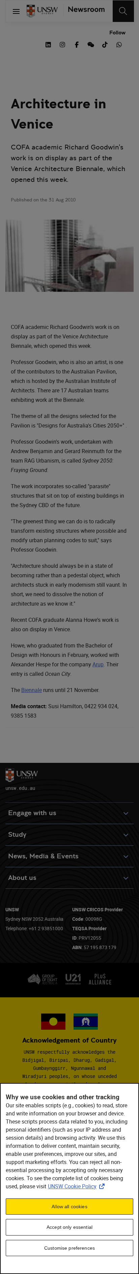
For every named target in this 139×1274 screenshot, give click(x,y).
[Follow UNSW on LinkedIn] (48, 43)
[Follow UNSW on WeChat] (90, 43)
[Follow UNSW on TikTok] (105, 43)
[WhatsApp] (119, 43)
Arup (98, 664)
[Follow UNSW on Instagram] (62, 43)
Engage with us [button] (32, 813)
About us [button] (22, 878)
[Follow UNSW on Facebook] (76, 43)
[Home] (42, 11)
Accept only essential (69, 1227)
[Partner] (83, 11)
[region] (69, 1178)
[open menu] (16, 11)
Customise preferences (69, 1248)
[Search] (123, 11)
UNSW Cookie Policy (77, 1186)
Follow (117, 32)
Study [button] (17, 834)
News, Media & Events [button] (43, 856)
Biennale (31, 690)
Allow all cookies (69, 1206)
